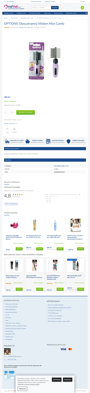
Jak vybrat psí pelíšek (54, 318)
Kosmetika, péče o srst (61, 166)
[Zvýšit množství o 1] (12, 112)
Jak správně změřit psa (55, 310)
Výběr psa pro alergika (55, 316)
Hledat (54, 7)
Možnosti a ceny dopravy (13, 323)
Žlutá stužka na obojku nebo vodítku (59, 321)
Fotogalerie (8, 339)
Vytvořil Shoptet (81, 391)
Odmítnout (56, 380)
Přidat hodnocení (11, 204)
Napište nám (9, 337)
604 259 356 (12, 359)
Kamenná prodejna (11, 312)
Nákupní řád (9, 331)
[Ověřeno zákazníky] (75, 141)
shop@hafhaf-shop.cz (15, 356)
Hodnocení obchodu (36, 1)
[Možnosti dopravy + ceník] (14, 141)
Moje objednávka (10, 309)
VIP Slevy (8, 318)
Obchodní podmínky (50, 1)
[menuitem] (8, 13)
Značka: (39, 27)
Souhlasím (67, 380)
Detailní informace (9, 123)
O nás (7, 315)
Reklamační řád (10, 334)
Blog (6, 320)
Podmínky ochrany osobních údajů (28, 384)
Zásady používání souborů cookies (15, 328)
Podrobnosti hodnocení (26, 27)
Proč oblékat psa (53, 313)
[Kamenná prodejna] (55, 141)
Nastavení (22, 389)
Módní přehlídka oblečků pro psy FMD (59, 308)
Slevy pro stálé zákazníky (55, 305)
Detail (19, 249)
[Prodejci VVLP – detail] (9, 374)
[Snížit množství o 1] (5, 112)
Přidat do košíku (27, 112)
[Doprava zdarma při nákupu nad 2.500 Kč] (35, 141)
